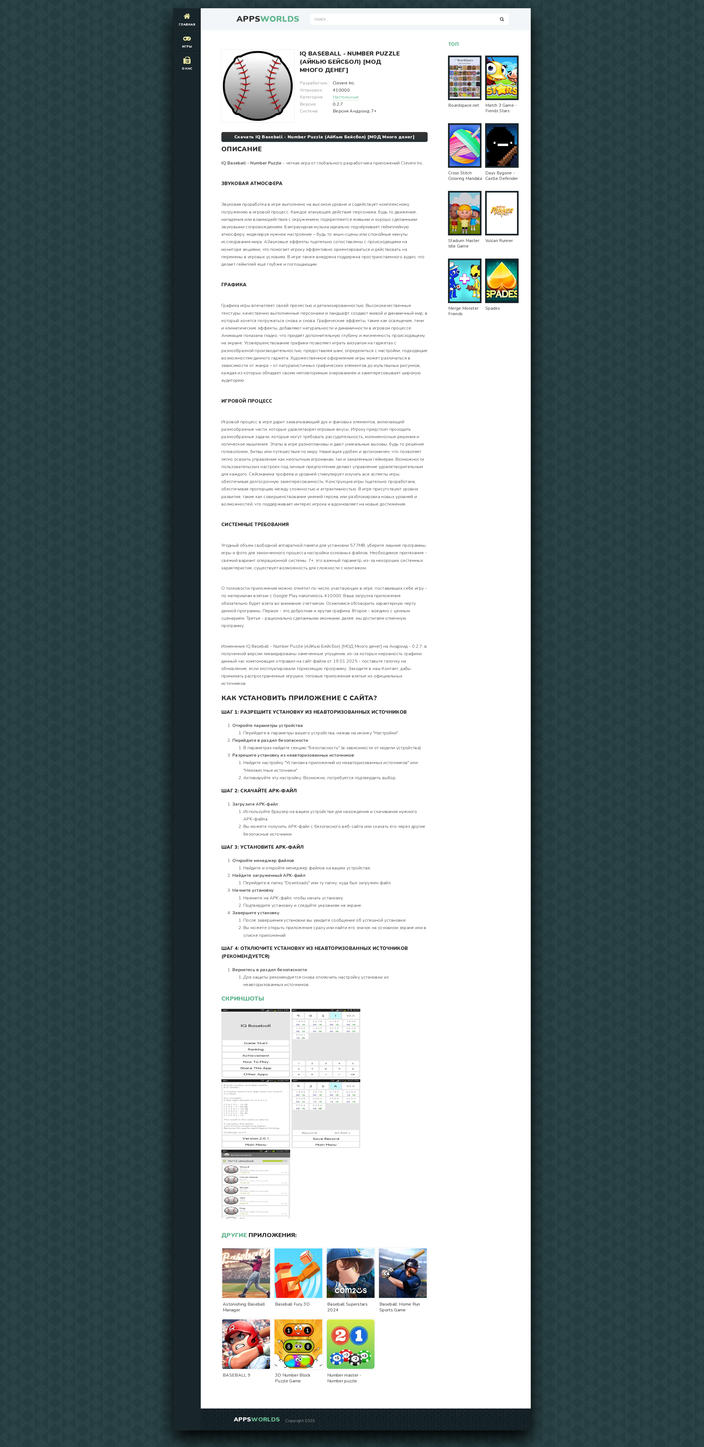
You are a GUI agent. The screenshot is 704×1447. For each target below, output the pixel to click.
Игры (187, 47)
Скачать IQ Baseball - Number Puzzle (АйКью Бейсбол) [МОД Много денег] (324, 137)
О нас (187, 69)
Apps (268, 19)
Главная (187, 25)
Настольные (346, 97)
